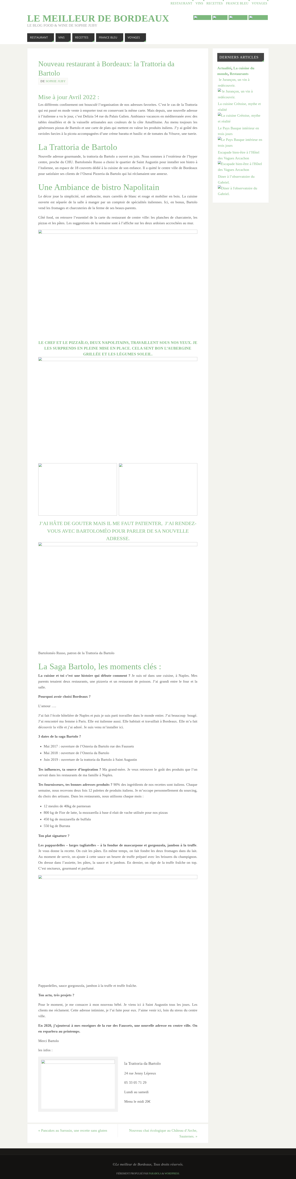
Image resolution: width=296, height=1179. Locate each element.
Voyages (259, 3)
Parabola (155, 1173)
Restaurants (239, 74)
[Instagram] (258, 17)
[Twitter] (220, 17)
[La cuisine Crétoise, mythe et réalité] (241, 121)
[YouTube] (202, 17)
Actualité (224, 68)
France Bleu (237, 3)
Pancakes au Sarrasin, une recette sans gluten (72, 1130)
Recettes (214, 3)
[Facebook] (238, 17)
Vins (199, 3)
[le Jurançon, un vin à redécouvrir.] (241, 97)
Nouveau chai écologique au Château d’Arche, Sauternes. (163, 1133)
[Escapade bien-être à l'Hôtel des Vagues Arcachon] (241, 170)
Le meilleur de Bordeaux (98, 18)
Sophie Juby (56, 81)
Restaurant (181, 3)
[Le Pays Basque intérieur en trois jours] (241, 145)
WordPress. (172, 1173)
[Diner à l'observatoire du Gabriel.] (241, 194)
